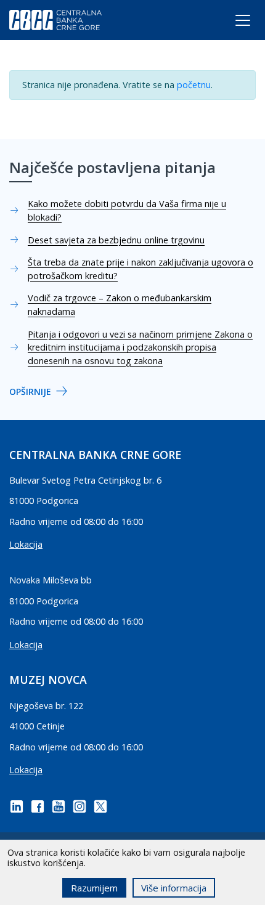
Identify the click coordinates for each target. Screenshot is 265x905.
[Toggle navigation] (231, 23)
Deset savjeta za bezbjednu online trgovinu (116, 240)
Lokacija (26, 544)
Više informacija (173, 888)
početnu (194, 85)
